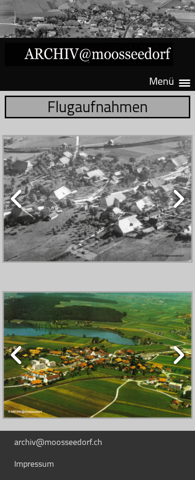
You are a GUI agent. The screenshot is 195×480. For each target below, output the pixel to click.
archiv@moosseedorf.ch (58, 442)
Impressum (34, 463)
